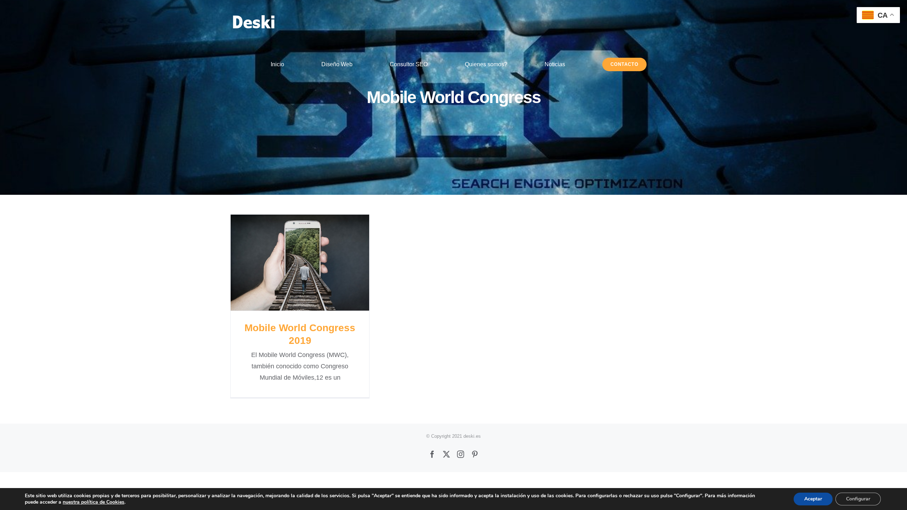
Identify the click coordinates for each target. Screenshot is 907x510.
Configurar (858, 498)
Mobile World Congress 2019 (300, 263)
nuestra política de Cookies (93, 502)
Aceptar (813, 498)
